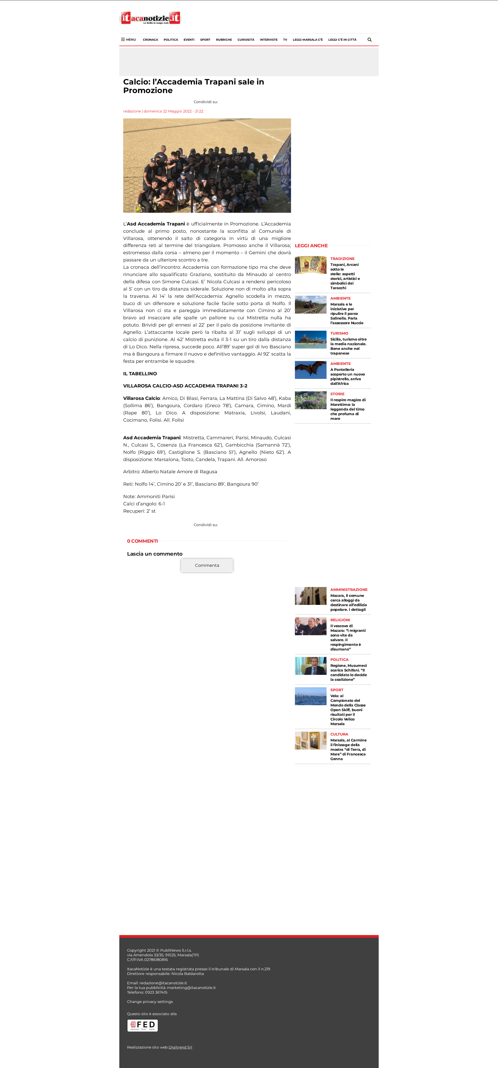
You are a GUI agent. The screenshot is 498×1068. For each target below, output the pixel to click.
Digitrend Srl (180, 1047)
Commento (138, 568)
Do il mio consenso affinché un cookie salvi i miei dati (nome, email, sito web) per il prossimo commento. (206, 665)
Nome (134, 630)
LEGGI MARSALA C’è (308, 39)
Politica (171, 39)
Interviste (269, 39)
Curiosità (246, 39)
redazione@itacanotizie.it (163, 983)
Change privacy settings (150, 1001)
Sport (205, 39)
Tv (285, 39)
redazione (132, 111)
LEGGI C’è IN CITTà (342, 39)
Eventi (189, 39)
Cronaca (150, 39)
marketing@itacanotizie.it (191, 987)
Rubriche (224, 39)
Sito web (135, 649)
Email (134, 640)
